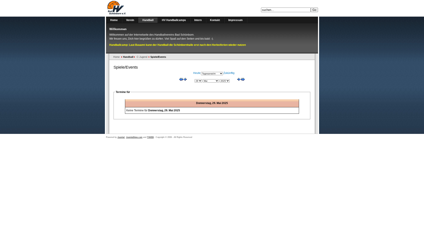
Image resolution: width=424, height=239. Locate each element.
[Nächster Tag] (238, 79)
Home (116, 57)
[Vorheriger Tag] (185, 79)
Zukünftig (229, 73)
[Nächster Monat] (243, 79)
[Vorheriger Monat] (181, 79)
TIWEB (150, 137)
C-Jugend (142, 57)
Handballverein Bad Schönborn (128, 8)
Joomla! (121, 137)
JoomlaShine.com (134, 137)
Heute (197, 73)
